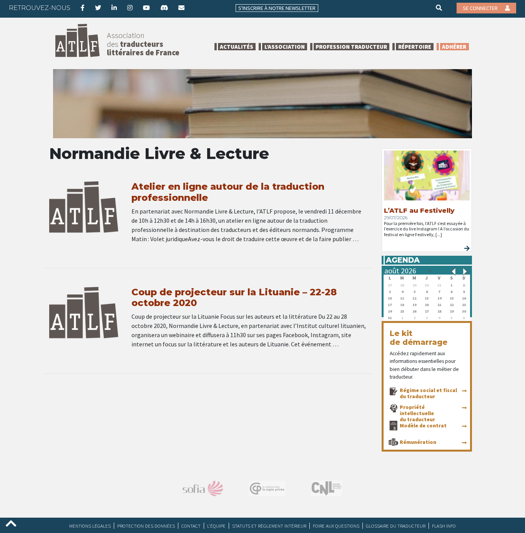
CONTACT (191, 526)
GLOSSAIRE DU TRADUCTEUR (395, 526)
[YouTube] (146, 8)
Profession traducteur (351, 46)
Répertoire (414, 46)
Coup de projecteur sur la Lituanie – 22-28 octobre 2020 (234, 297)
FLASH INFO (444, 526)
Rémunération (418, 442)
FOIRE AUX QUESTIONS (336, 526)
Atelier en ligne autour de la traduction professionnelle (227, 192)
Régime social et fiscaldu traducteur (428, 393)
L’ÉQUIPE (216, 526)
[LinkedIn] (114, 8)
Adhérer (454, 46)
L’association (284, 46)
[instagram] (130, 8)
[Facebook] (83, 8)
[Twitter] (98, 8)
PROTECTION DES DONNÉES (146, 526)
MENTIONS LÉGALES (90, 526)
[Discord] (164, 8)
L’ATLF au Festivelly (419, 210)
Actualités (236, 46)
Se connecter (481, 8)
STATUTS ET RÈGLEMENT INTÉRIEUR (269, 526)
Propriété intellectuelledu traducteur (417, 413)
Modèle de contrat (423, 425)
